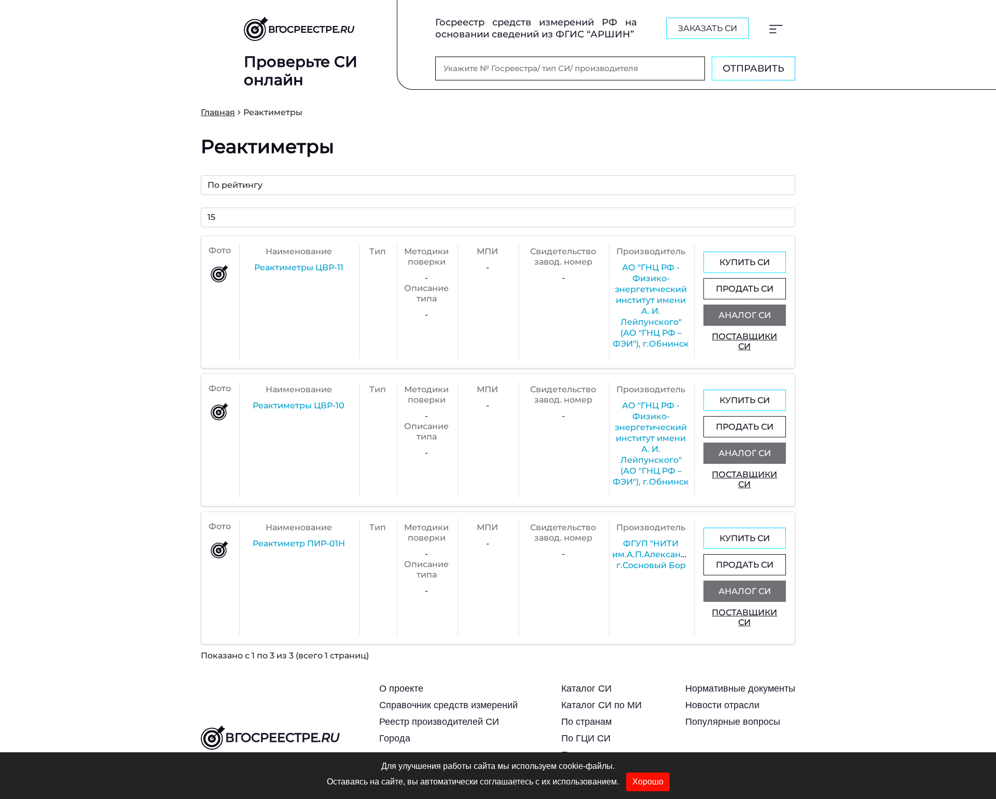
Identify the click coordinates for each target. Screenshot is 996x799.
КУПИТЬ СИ (745, 262)
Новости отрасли (722, 705)
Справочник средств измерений (448, 705)
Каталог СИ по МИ (601, 705)
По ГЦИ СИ (586, 738)
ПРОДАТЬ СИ (744, 289)
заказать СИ (707, 28)
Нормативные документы (740, 688)
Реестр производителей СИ (439, 722)
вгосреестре (282, 737)
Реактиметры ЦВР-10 (298, 405)
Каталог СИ (586, 688)
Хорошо (647, 781)
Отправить (753, 68)
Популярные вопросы (732, 722)
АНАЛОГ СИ (744, 315)
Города (394, 738)
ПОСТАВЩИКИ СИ (744, 341)
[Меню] (776, 28)
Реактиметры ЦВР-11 (298, 267)
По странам (586, 722)
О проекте (401, 688)
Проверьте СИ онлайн (300, 70)
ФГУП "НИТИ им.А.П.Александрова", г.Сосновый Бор (662, 554)
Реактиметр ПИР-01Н (299, 543)
